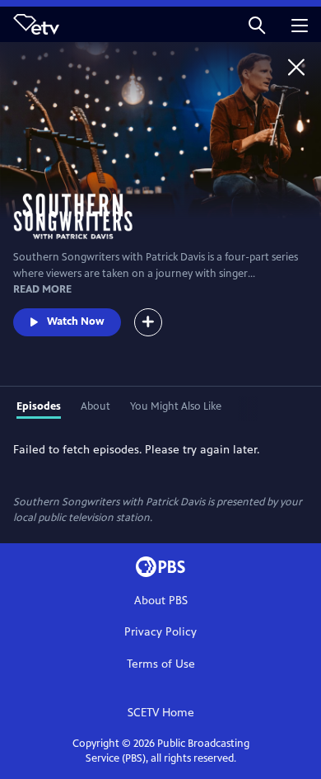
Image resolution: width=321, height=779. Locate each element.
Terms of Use (161, 664)
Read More (42, 289)
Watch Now (76, 321)
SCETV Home (161, 713)
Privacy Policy (160, 632)
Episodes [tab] (38, 406)
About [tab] (95, 406)
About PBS (161, 601)
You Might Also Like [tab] (175, 406)
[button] (256, 24)
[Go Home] (296, 67)
